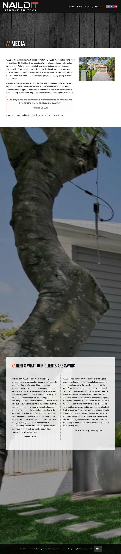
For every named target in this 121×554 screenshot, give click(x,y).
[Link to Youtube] (115, 6)
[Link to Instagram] (108, 6)
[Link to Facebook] (112, 6)
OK (97, 548)
